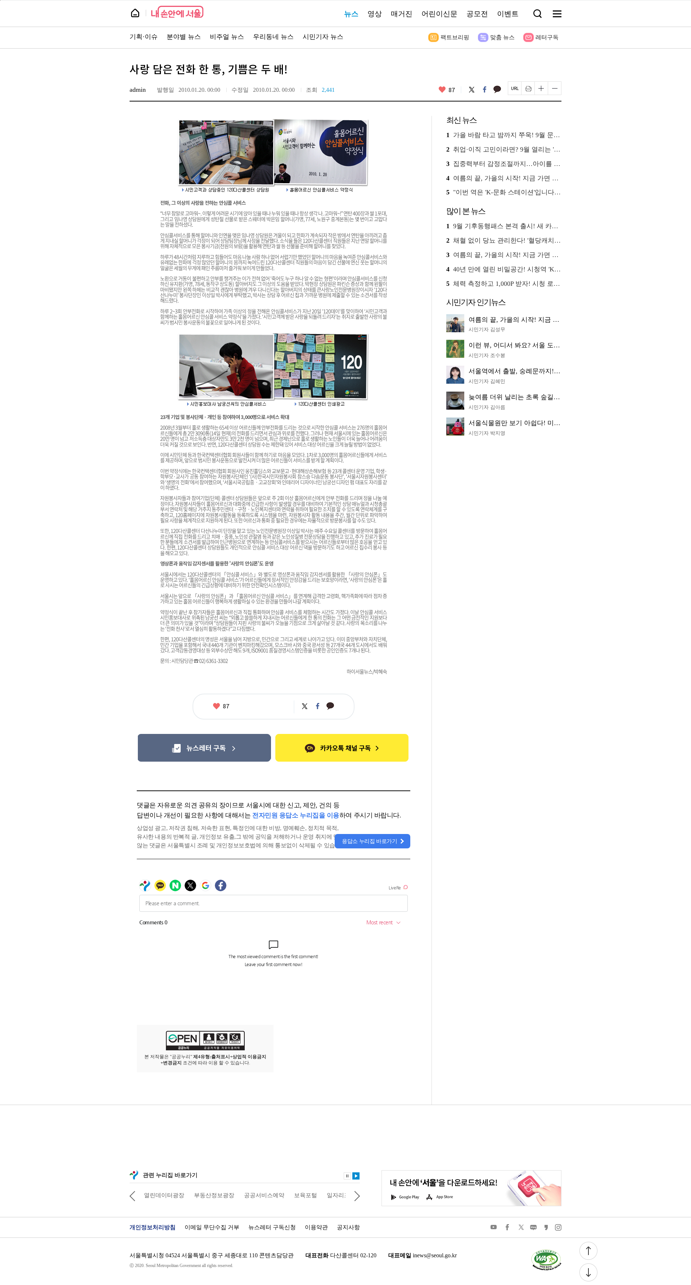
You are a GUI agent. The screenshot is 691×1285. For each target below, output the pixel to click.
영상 (374, 14)
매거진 (401, 14)
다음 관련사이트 (357, 1195)
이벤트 (508, 14)
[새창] (204, 748)
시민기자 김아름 (487, 407)
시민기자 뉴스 (323, 36)
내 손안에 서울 (177, 12)
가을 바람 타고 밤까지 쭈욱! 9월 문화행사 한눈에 (503, 135)
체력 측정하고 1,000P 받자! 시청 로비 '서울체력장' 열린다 (503, 283)
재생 (356, 1176)
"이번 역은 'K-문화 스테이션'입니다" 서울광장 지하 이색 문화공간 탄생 (503, 192)
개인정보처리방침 (153, 1227)
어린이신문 (439, 14)
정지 (347, 1176)
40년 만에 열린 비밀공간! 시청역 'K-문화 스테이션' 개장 (503, 269)
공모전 (477, 14)
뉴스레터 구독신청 (272, 1227)
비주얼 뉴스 (227, 36)
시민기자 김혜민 (487, 381)
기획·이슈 (144, 36)
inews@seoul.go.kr (435, 1255)
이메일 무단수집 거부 (212, 1227)
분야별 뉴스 (184, 36)
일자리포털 (341, 1195)
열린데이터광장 (164, 1195)
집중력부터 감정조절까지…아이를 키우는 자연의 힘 (503, 164)
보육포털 (305, 1195)
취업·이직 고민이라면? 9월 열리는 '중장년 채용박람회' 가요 (503, 149)
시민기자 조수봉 (487, 355)
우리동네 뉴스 (273, 36)
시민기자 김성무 (487, 329)
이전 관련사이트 (132, 1195)
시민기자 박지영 (487, 433)
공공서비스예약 (264, 1195)
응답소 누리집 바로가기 (369, 841)
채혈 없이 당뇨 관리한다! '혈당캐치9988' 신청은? (503, 240)
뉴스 (351, 14)
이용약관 (316, 1227)
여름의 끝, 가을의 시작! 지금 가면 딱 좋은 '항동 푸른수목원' (503, 178)
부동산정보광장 (214, 1195)
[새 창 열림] (545, 1250)
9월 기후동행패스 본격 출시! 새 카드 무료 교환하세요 (503, 226)
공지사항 (348, 1227)
